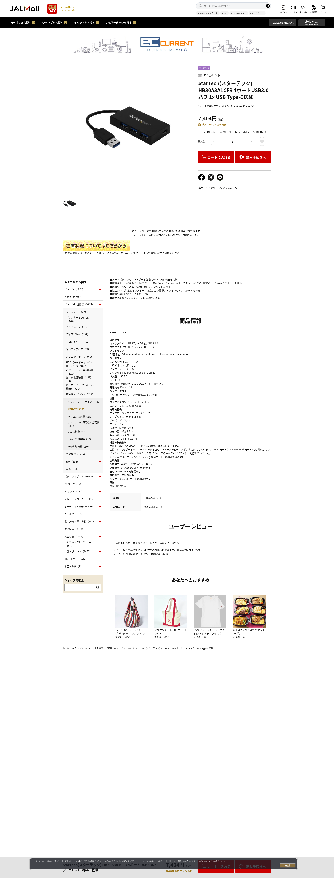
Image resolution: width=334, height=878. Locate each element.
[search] (268, 6)
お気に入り (262, 141)
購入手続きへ (256, 157)
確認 (287, 865)
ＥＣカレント (212, 75)
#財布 (224, 13)
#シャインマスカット (208, 13)
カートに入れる (219, 157)
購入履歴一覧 (136, 553)
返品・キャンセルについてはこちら (217, 187)
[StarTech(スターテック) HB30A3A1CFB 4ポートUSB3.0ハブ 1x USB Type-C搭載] (128, 128)
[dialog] (163, 863)
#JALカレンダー (238, 13)
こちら (209, 861)
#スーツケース (257, 13)
